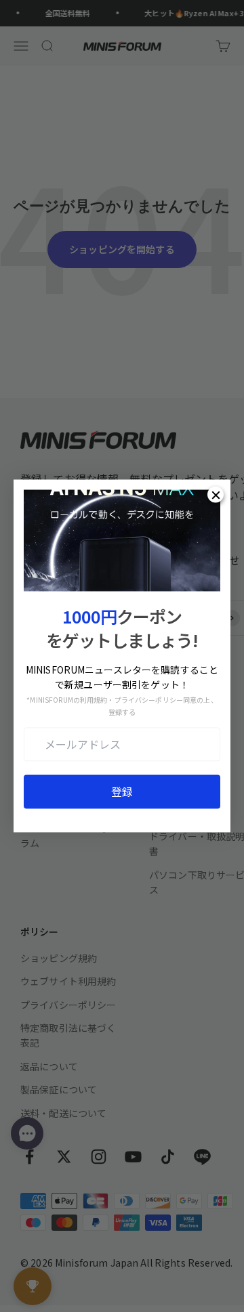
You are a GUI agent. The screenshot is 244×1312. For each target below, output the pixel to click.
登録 (122, 792)
